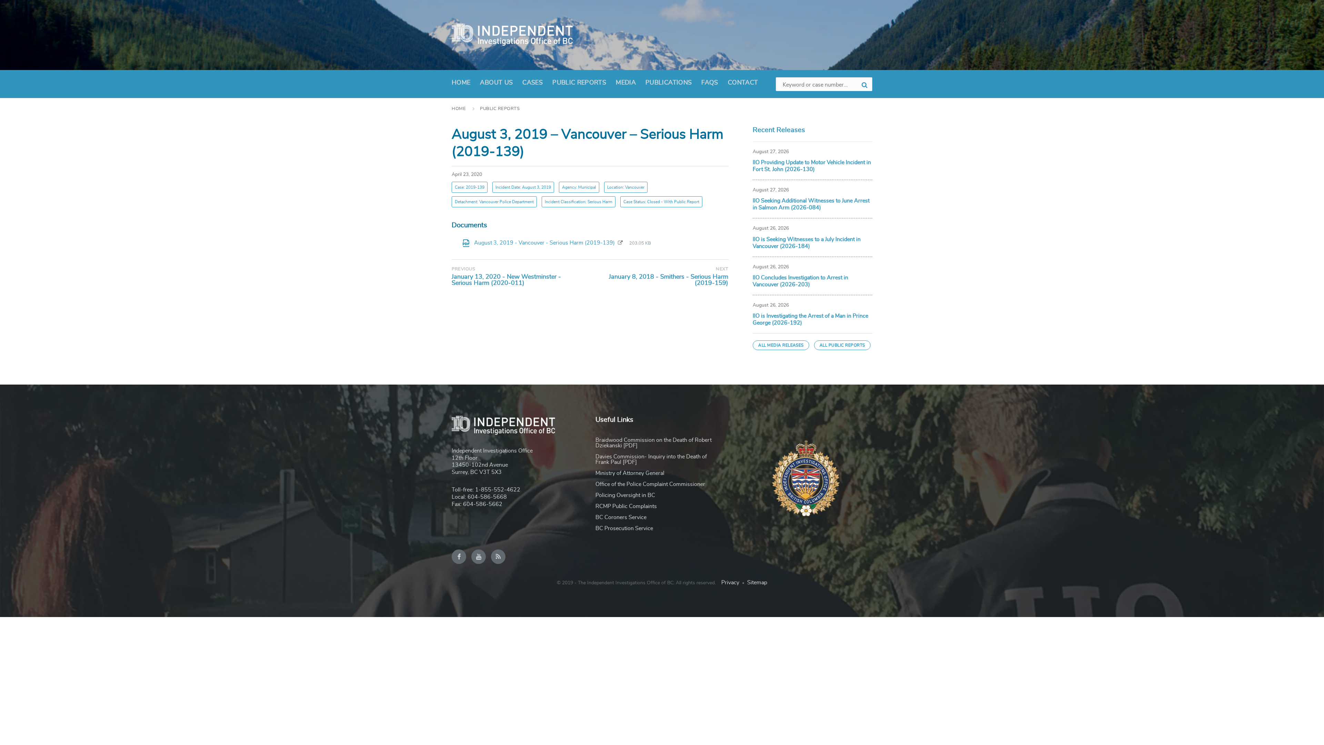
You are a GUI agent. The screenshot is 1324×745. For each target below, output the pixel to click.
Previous (463, 269)
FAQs (709, 83)
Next (722, 269)
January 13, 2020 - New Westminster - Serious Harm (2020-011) (506, 280)
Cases (532, 83)
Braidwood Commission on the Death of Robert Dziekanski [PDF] (653, 442)
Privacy (730, 582)
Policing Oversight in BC (625, 495)
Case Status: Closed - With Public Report (661, 202)
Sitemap (757, 582)
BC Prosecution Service (624, 528)
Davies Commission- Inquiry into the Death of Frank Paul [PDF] (651, 459)
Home (461, 83)
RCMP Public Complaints (626, 506)
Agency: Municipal (579, 187)
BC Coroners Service (620, 517)
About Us (496, 83)
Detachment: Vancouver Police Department (494, 202)
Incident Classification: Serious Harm (578, 202)
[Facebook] (459, 556)
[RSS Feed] (498, 556)
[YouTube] (478, 556)
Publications (668, 83)
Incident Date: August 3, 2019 (523, 187)
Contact (743, 83)
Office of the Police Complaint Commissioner (650, 484)
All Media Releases (781, 345)
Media (626, 83)
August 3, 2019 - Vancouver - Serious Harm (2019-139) (545, 243)
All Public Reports (842, 345)
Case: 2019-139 (469, 187)
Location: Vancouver (625, 187)
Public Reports (579, 83)
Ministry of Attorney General (629, 473)
